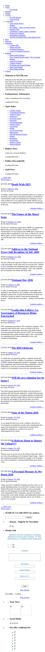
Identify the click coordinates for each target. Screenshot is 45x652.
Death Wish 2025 (21, 184)
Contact (8, 71)
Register (8, 11)
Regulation (13, 138)
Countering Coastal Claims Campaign (23, 31)
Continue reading (37, 208)
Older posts (6, 178)
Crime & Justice (15, 114)
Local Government (16, 130)
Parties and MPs (15, 47)
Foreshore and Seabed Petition (20, 65)
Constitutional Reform (17, 112)
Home (7, 6)
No (13, 545)
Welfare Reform (15, 144)
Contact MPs (14, 45)
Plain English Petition (17, 55)
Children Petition (15, 63)
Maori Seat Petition (16, 67)
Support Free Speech (17, 33)
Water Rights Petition (17, 69)
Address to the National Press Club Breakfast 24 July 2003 (20, 251)
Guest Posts (14, 126)
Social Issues (14, 140)
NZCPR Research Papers (18, 134)
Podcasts (8, 41)
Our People (13, 9)
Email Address (25, 570)
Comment (24, 551)
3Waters (12, 25)
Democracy (14, 116)
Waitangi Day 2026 (22, 280)
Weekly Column (15, 142)
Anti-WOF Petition (16, 61)
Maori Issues (14, 132)
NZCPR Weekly (15, 17)
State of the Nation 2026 (25, 412)
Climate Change (15, 111)
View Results (24, 590)
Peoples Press (14, 29)
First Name (25, 564)
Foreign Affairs (15, 124)
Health (12, 128)
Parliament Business (16, 49)
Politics (12, 136)
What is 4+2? (24, 576)
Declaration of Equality (18, 35)
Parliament (9, 43)
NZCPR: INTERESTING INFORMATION (25, 37)
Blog (7, 39)
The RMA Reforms (22, 347)
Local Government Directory (20, 51)
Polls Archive (24, 598)
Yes (13, 547)
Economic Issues (15, 118)
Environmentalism (16, 122)
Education (13, 120)
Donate (7, 13)
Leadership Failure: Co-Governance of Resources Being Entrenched (20, 313)
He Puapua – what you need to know (22, 27)
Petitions (8, 53)
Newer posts (6, 180)
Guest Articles (14, 19)
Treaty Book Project (16, 23)
